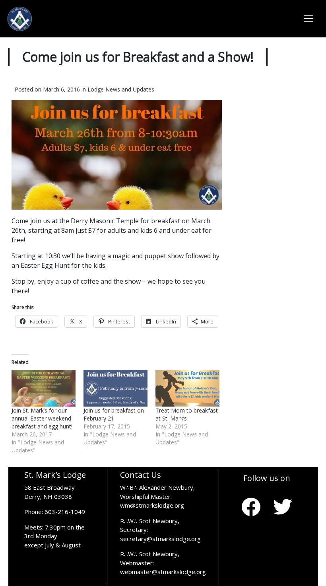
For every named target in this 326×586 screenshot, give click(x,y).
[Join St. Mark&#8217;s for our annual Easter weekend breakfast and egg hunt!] (44, 388)
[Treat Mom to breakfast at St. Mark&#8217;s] (187, 388)
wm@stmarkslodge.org (152, 505)
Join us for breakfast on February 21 (113, 414)
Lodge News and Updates (120, 89)
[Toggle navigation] (308, 19)
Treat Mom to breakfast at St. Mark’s (186, 414)
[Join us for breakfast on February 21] (115, 388)
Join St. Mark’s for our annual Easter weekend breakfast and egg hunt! (42, 418)
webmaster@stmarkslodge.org (163, 572)
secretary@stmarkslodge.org (160, 539)
